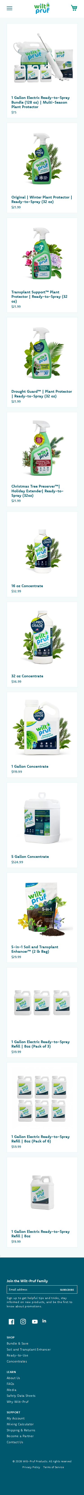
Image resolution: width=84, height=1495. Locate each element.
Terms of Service (53, 1467)
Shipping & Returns (21, 1430)
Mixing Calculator (20, 1424)
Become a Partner (20, 1436)
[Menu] (10, 9)
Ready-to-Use (17, 1355)
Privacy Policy (31, 1467)
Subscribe (67, 1289)
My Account (15, 1418)
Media (11, 1390)
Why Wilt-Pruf (17, 1402)
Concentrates (17, 1361)
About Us (13, 1378)
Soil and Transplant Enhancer (29, 1349)
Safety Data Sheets (21, 1396)
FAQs (10, 1384)
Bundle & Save (17, 1343)
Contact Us (15, 1442)
